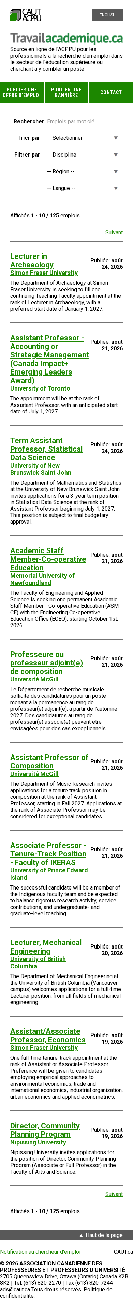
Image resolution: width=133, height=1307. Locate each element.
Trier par (28, 138)
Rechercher (27, 121)
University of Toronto (40, 388)
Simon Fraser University (44, 272)
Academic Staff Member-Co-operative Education (48, 559)
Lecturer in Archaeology (32, 260)
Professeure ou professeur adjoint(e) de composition (46, 663)
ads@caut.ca (15, 1289)
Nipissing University (38, 1142)
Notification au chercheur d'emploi (40, 1252)
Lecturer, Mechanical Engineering (46, 946)
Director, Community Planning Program (45, 1130)
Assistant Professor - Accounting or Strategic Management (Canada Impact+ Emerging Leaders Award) (49, 359)
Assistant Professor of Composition (49, 761)
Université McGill (34, 679)
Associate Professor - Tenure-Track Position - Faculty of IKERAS (48, 854)
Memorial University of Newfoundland (42, 579)
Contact (111, 92)
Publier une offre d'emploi (22, 92)
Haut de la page (104, 1235)
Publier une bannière (66, 92)
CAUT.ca (123, 1252)
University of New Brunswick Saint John (40, 469)
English (108, 15)
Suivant (114, 232)
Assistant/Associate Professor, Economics (48, 1035)
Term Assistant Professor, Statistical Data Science (46, 449)
